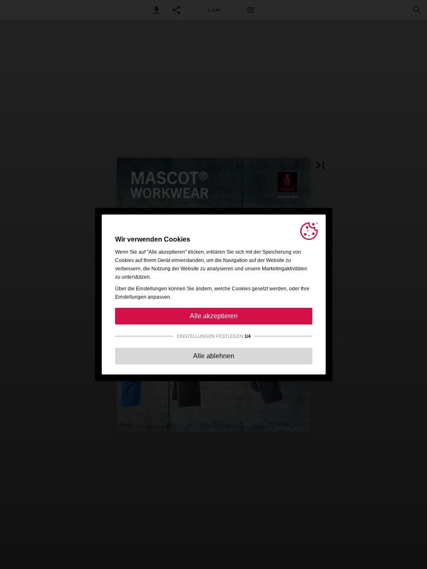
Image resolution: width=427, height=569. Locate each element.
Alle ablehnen (213, 355)
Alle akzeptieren (214, 315)
